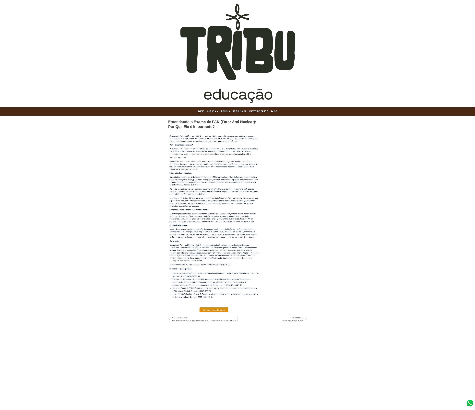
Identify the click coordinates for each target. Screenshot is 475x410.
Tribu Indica (239, 111)
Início (201, 111)
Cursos (211, 111)
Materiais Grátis (258, 111)
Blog (274, 111)
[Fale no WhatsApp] (470, 403)
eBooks (225, 111)
